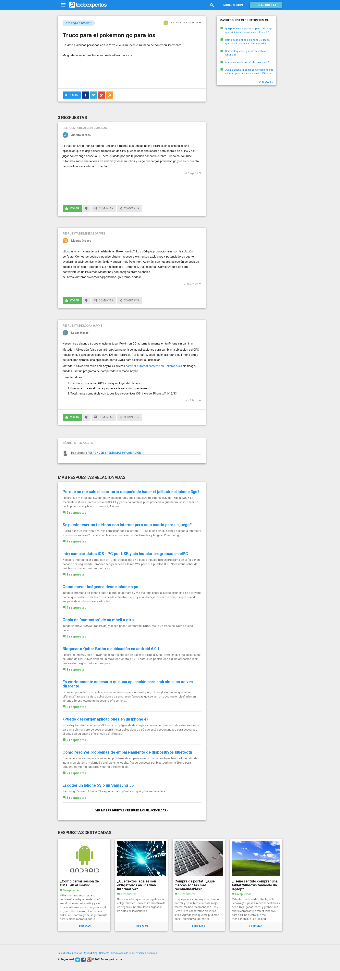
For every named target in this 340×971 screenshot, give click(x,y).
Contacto (104, 953)
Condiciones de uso (122, 953)
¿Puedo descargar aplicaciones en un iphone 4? (105, 719)
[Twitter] (77, 959)
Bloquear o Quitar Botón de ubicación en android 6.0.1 (111, 648)
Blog (94, 953)
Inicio (61, 953)
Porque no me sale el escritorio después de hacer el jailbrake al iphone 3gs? (131, 491)
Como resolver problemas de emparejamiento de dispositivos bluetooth (127, 752)
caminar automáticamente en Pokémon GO (154, 366)
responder (96, 452)
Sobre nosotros (74, 953)
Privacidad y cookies (146, 953)
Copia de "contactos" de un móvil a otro (98, 619)
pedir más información (124, 452)
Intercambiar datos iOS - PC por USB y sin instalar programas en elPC (125, 553)
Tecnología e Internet (77, 23)
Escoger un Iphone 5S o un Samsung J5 (98, 785)
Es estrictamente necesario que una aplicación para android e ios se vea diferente (128, 683)
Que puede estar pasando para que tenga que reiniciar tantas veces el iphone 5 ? (248, 30)
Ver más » (266, 82)
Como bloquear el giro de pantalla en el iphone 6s (247, 53)
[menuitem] (85, 95)
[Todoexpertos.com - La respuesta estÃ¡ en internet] (88, 5)
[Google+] (88, 959)
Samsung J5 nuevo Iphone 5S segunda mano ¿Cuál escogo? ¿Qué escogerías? (114, 791)
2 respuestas (76, 513)
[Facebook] (83, 959)
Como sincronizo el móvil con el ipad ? (247, 62)
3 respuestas (76, 636)
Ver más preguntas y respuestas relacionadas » (131, 810)
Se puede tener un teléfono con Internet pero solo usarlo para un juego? (127, 524)
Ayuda (87, 953)
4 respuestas (76, 607)
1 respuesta (75, 574)
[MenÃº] (63, 5)
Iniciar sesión (233, 5)
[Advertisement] (131, 74)
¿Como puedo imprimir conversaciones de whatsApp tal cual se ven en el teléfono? (249, 71)
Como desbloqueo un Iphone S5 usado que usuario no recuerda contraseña (247, 41)
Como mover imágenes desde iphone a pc (100, 586)
